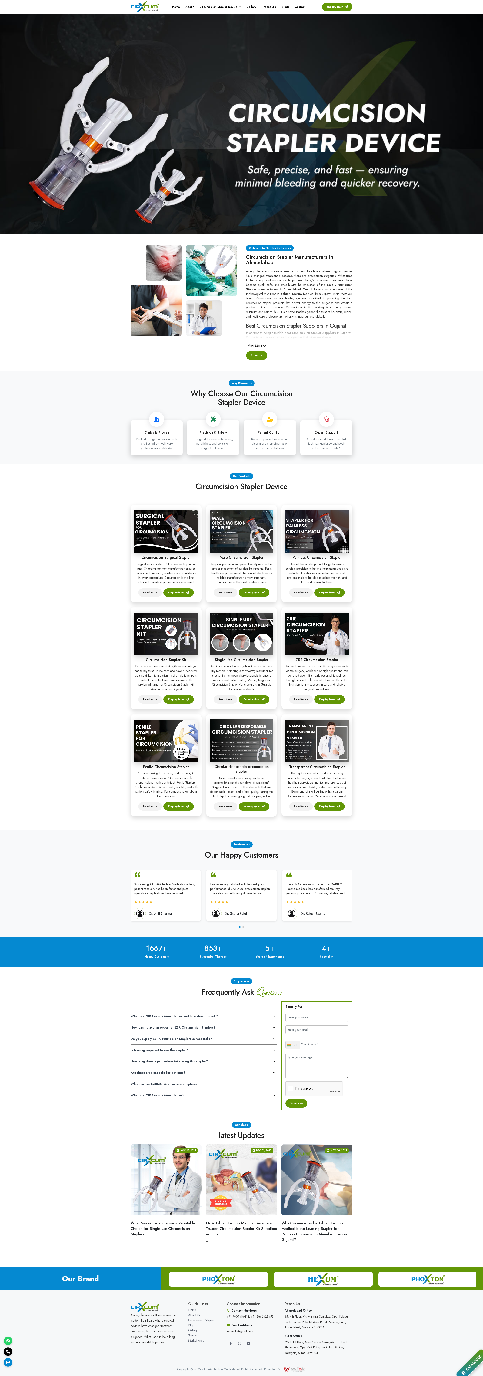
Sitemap (193, 1335)
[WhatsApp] (8, 1341)
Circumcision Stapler (201, 1320)
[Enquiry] (8, 1362)
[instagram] (240, 1343)
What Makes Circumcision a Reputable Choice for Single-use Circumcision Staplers (163, 1229)
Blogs (285, 7)
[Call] (8, 1351)
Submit (295, 1103)
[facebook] (231, 1343)
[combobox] (293, 1045)
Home (176, 7)
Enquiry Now (335, 7)
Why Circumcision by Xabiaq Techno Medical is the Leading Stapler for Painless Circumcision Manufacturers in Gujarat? (314, 1231)
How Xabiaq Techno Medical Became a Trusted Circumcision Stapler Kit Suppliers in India (241, 1229)
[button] (240, 927)
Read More (150, 592)
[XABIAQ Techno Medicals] (145, 6)
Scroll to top (8, 688)
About (189, 7)
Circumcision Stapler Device (218, 7)
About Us (257, 355)
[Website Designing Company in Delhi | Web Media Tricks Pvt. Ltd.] (294, 1369)
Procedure (269, 7)
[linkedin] (248, 1343)
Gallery (251, 7)
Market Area (196, 1340)
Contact (300, 7)
